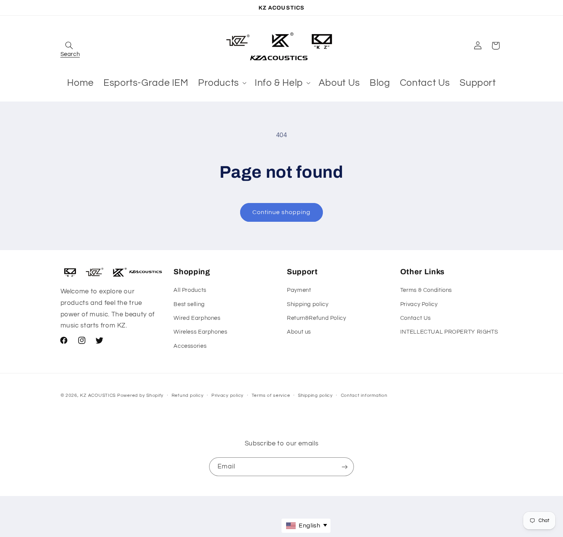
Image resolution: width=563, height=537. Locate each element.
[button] (69, 45)
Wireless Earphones (200, 332)
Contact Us (415, 318)
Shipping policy (307, 304)
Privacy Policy (419, 304)
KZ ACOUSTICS (98, 395)
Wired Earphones (196, 318)
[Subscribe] (345, 466)
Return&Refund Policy (316, 318)
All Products (189, 290)
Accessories (189, 346)
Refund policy (188, 395)
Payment (299, 290)
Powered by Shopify (140, 395)
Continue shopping (281, 212)
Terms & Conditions (426, 290)
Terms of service (271, 395)
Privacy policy (227, 395)
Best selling (189, 304)
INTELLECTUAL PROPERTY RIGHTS (449, 332)
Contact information (364, 395)
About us (299, 332)
